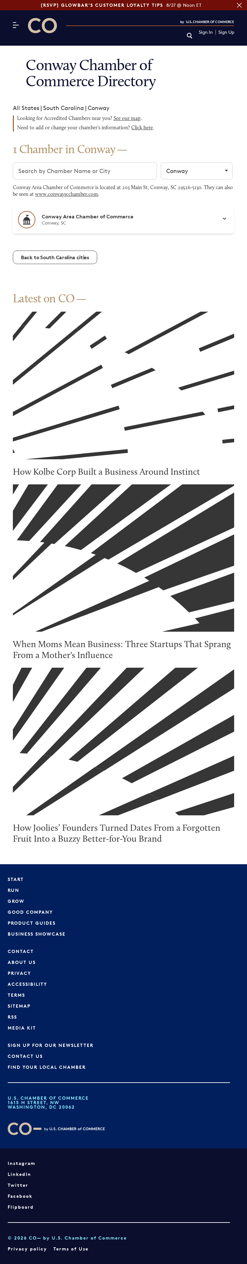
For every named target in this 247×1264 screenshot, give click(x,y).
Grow (16, 901)
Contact (21, 951)
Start (16, 879)
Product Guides (32, 923)
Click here (142, 128)
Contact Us (25, 1056)
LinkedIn (19, 1174)
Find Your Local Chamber (47, 1067)
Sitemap (19, 1006)
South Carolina (63, 107)
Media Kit (22, 1027)
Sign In (206, 32)
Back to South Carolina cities (55, 257)
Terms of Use (70, 1248)
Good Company (30, 912)
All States (26, 107)
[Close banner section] (239, 5)
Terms (16, 995)
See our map (127, 118)
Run (13, 890)
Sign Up (226, 32)
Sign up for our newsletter (51, 1045)
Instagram (21, 1163)
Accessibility (27, 984)
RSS (12, 1017)
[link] (189, 36)
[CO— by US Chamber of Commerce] (42, 25)
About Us (22, 962)
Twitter (18, 1185)
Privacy (19, 973)
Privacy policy (27, 1248)
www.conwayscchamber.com (66, 194)
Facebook (20, 1196)
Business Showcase (37, 934)
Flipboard (21, 1207)
